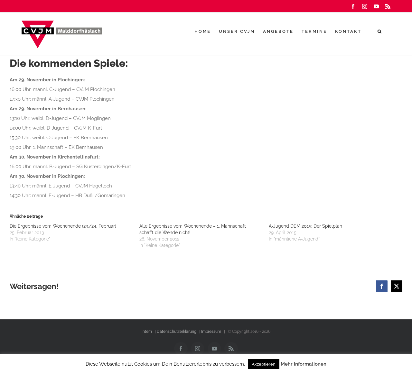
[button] (380, 31)
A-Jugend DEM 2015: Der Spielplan (305, 226)
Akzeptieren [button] (264, 364)
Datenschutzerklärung (176, 331)
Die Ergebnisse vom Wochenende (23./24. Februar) (63, 226)
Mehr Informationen (303, 364)
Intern (147, 331)
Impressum (211, 331)
